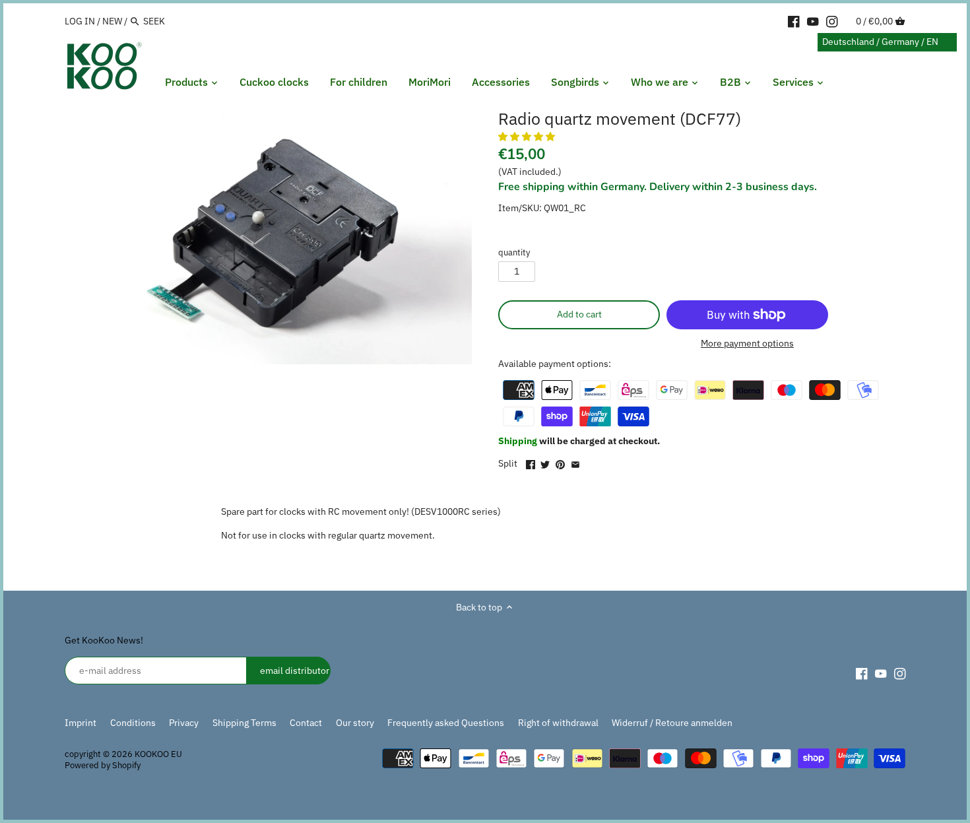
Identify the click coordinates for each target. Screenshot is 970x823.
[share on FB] (530, 462)
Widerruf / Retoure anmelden (672, 723)
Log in (80, 21)
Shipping (518, 441)
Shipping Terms (244, 723)
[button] (527, 137)
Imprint (80, 723)
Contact (306, 723)
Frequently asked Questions (445, 723)
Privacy (184, 723)
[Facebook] (794, 20)
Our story (355, 723)
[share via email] (575, 462)
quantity (514, 252)
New (112, 21)
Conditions (133, 723)
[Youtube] (813, 20)
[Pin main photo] (560, 462)
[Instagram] (832, 20)
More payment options (747, 343)
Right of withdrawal (558, 723)
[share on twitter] (545, 462)
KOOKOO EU (158, 753)
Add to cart (579, 314)
